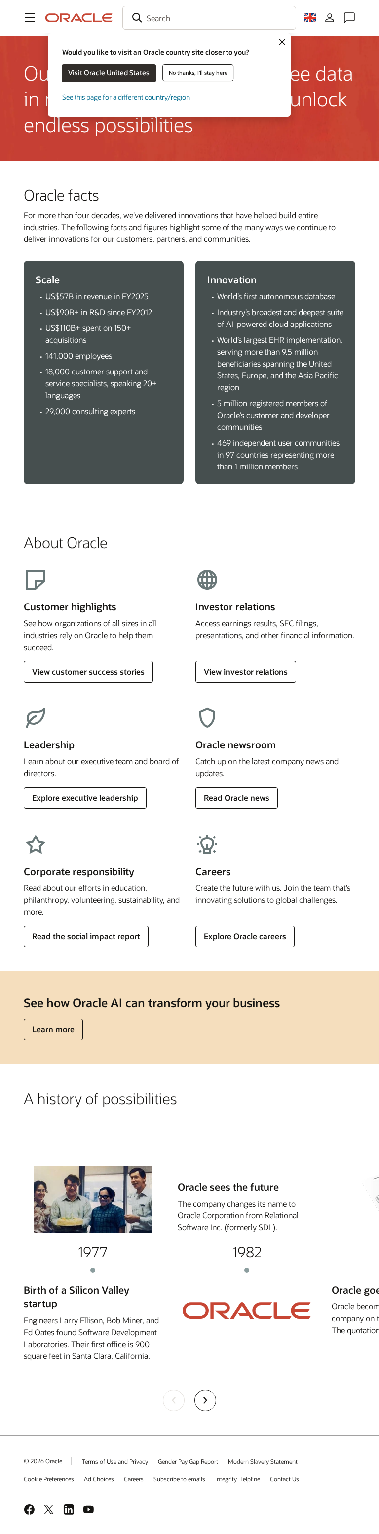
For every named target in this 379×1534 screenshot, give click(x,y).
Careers (134, 1479)
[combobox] (209, 18)
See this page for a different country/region (126, 97)
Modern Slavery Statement (263, 1461)
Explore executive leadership (85, 797)
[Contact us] (349, 18)
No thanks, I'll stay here (198, 72)
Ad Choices (99, 1479)
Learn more (53, 1029)
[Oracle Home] (78, 17)
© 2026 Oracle (43, 1461)
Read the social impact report (86, 936)
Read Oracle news (236, 797)
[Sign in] (330, 18)
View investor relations (246, 671)
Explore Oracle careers (245, 936)
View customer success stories (88, 671)
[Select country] (310, 18)
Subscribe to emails (179, 1479)
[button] (30, 18)
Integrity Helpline (237, 1479)
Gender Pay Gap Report (188, 1461)
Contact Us (284, 1479)
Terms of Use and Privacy (115, 1461)
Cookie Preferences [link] (49, 1479)
